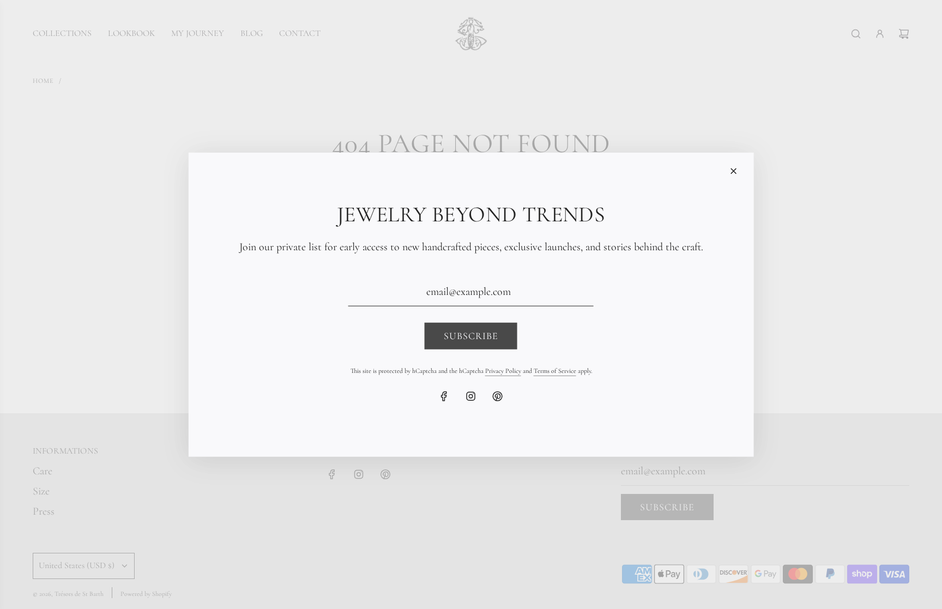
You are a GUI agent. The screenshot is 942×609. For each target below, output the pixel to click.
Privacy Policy (503, 370)
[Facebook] (444, 396)
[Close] (733, 171)
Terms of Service (555, 370)
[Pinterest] (498, 396)
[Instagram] (471, 396)
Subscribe (471, 336)
